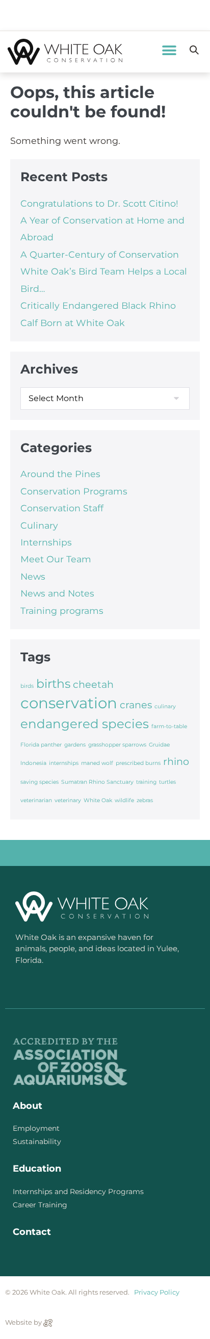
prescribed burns (138, 763)
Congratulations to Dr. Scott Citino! (99, 203)
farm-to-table (169, 726)
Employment (36, 1128)
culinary (165, 706)
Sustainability (37, 1141)
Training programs (61, 610)
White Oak (98, 800)
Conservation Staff (61, 508)
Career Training (40, 1204)
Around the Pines (60, 473)
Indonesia (33, 763)
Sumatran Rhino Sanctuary (97, 782)
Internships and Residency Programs (78, 1191)
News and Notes (57, 593)
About (27, 1105)
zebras (145, 800)
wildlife (124, 800)
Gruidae (159, 744)
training (146, 782)
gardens (75, 744)
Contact (32, 1231)
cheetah (93, 684)
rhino (176, 761)
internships (63, 763)
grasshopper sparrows (117, 744)
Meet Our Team (55, 559)
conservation (68, 703)
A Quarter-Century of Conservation (99, 254)
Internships (46, 542)
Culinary (39, 525)
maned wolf (97, 763)
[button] (169, 50)
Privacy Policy (156, 1292)
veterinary (68, 800)
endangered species (84, 723)
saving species (39, 782)
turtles (167, 782)
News (32, 576)
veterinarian (36, 800)
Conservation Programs (73, 491)
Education (37, 1168)
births (53, 683)
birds (27, 686)
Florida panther (41, 744)
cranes (136, 705)
